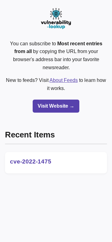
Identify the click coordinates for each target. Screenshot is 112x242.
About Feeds (63, 80)
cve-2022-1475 (30, 161)
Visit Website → (56, 106)
